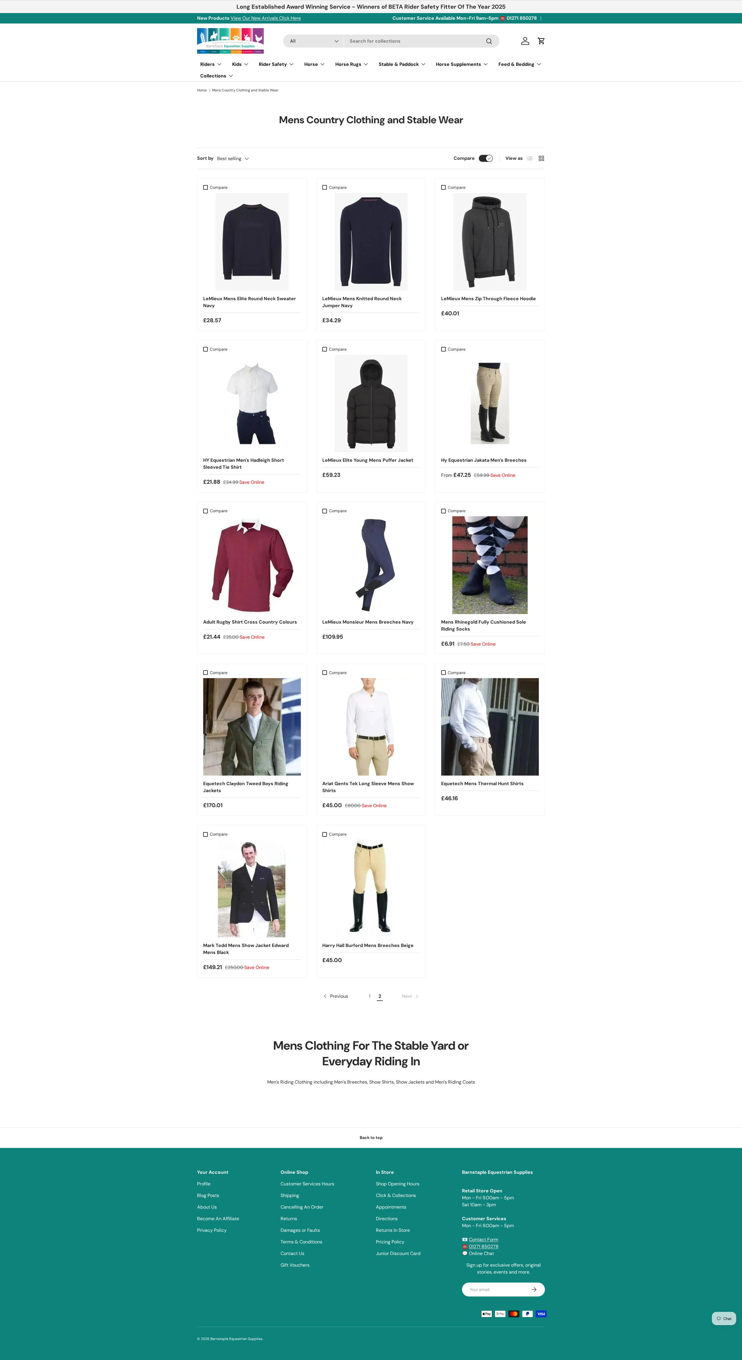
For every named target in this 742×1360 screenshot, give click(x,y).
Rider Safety (273, 64)
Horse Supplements (458, 64)
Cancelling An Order (302, 1207)
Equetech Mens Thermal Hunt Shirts (482, 783)
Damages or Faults (300, 1230)
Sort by (205, 158)
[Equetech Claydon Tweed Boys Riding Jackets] (252, 727)
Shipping (290, 1195)
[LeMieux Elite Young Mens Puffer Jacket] (371, 403)
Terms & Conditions (301, 1242)
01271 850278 (484, 1246)
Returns (289, 1219)
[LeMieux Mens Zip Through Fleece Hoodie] (490, 242)
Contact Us (292, 1253)
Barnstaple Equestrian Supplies (236, 1339)
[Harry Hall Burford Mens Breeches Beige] (371, 888)
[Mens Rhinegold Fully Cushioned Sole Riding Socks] (490, 565)
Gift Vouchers (295, 1265)
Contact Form (483, 1239)
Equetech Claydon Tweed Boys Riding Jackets (245, 787)
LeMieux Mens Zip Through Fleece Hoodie (488, 299)
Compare (464, 158)
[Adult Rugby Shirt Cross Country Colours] (252, 565)
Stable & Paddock (399, 64)
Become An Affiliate (218, 1219)
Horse (311, 64)
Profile (203, 1184)
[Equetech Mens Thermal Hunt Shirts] (490, 727)
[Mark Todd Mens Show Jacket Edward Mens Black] (252, 888)
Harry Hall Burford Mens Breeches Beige (368, 945)
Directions (387, 1219)
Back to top (371, 1137)
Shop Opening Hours (397, 1184)
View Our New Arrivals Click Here (266, 18)
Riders (207, 64)
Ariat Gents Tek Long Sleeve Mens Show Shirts (368, 787)
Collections (213, 76)
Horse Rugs (348, 64)
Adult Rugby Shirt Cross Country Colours (250, 622)
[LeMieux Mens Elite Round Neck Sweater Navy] (252, 242)
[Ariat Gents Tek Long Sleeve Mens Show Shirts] (371, 727)
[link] (410, 996)
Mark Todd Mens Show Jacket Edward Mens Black (246, 948)
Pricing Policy (390, 1242)
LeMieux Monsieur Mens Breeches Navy (368, 622)
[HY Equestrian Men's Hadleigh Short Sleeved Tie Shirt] (252, 403)
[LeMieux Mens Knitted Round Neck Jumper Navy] (371, 242)
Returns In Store (393, 1230)
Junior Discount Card (398, 1253)
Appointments (391, 1207)
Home (202, 90)
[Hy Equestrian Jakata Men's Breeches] (490, 403)
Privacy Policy (212, 1230)
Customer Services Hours (307, 1184)
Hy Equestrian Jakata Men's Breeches (484, 460)
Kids (237, 64)
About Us (207, 1207)
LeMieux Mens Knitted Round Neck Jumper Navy (362, 302)
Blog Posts (208, 1195)
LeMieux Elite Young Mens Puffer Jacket (367, 460)
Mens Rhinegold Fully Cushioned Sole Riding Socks (483, 625)
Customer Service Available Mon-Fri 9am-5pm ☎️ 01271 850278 (464, 18)
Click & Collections (396, 1195)
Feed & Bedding (516, 64)
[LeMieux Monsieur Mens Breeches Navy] (371, 565)
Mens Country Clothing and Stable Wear (245, 90)
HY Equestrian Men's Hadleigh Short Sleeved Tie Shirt (243, 463)
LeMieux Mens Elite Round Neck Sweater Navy (249, 302)
